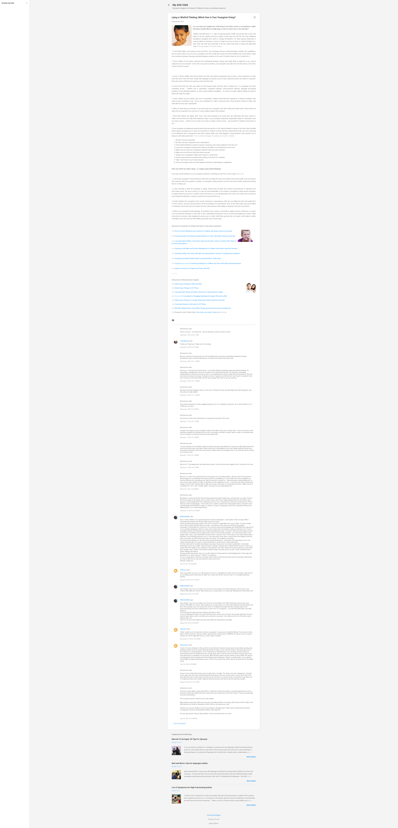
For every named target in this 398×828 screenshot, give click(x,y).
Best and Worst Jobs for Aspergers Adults (190, 763)
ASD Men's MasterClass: (183, 308)
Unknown (183, 570)
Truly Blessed (184, 341)
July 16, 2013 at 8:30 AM (188, 564)
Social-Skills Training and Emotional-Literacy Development (211, 308)
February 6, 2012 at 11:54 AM (190, 361)
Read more (251, 757)
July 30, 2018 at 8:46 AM (188, 664)
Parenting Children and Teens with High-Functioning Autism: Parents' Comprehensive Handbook (207, 253)
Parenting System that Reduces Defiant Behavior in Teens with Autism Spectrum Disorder (205, 236)
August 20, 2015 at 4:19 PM (189, 594)
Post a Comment (180, 723)
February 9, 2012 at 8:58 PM (189, 489)
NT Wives (195, 288)
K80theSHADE (185, 517)
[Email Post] (173, 321)
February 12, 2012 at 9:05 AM (190, 511)
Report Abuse (213, 823)
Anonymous (184, 645)
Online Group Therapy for (183, 284)
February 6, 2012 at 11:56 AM (190, 395)
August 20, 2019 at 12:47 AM (189, 682)
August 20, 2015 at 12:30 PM (189, 580)
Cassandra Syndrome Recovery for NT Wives (190, 304)
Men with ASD (197, 284)
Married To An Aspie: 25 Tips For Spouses (189, 739)
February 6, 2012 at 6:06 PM (189, 409)
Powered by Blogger (214, 815)
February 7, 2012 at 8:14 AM (189, 467)
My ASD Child (180, 5)
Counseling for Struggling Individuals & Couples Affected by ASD (201, 296)
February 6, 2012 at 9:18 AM (189, 347)
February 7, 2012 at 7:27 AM (189, 421)
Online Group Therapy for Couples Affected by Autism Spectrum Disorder (200, 300)
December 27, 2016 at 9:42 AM (190, 639)
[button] (254, 17)
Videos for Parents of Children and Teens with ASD (192, 268)
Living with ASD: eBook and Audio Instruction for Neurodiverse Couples (199, 292)
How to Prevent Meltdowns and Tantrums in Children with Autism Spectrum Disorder (203, 231)
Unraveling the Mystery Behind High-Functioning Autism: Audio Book (198, 258)
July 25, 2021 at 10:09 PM (188, 718)
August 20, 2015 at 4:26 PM (189, 623)
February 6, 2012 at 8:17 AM (189, 335)
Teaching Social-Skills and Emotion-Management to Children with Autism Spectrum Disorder (206, 248)
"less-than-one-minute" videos (206, 312)
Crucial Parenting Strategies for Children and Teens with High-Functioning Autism (208, 263)
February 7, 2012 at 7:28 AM (189, 437)
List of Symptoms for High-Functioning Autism (192, 787)
